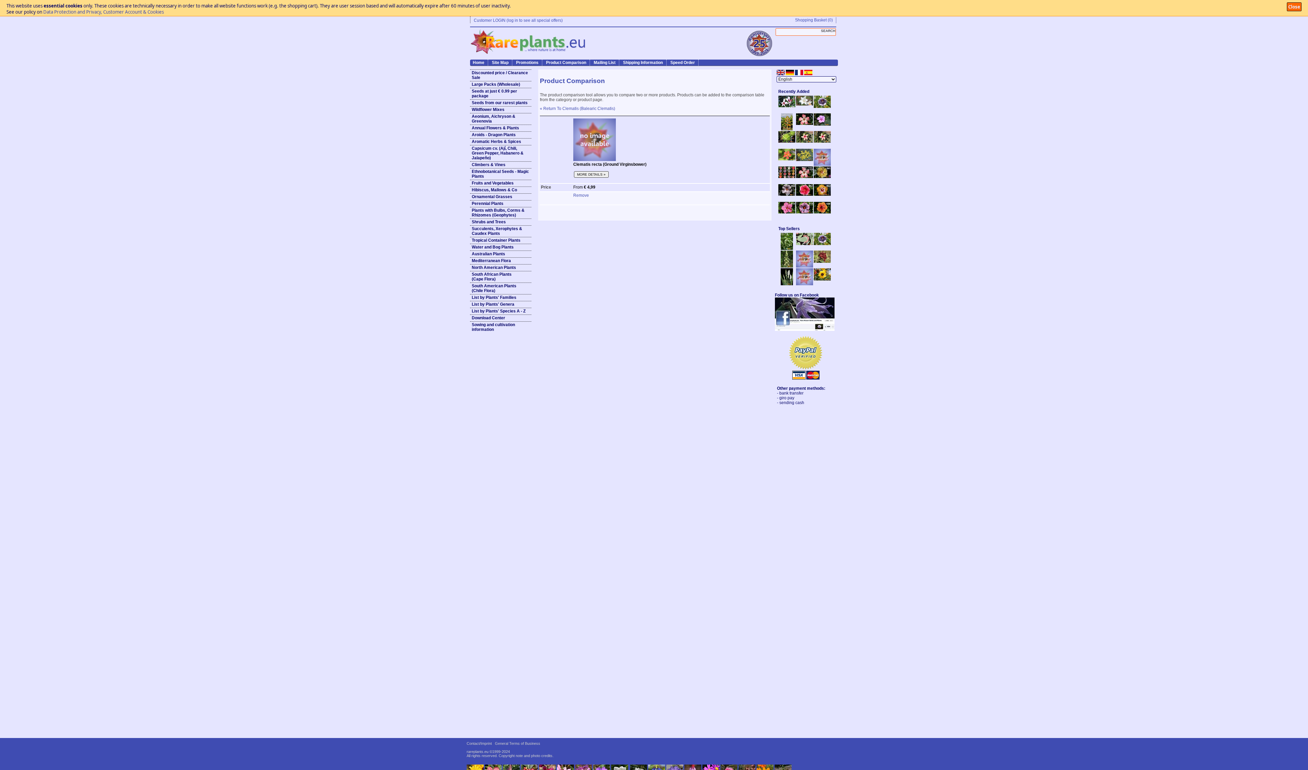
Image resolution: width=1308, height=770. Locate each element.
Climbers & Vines (488, 164)
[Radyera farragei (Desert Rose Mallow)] (822, 124)
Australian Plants (488, 254)
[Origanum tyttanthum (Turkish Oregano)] (804, 284)
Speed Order (682, 62)
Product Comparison (566, 62)
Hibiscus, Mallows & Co (494, 190)
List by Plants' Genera (493, 304)
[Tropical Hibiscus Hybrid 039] (822, 212)
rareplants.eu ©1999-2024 (488, 752)
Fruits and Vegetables (493, 183)
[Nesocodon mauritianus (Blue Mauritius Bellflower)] (822, 106)
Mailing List (605, 62)
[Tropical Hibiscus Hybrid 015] (804, 212)
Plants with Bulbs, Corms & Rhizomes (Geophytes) (498, 213)
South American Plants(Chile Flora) (494, 288)
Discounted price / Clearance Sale (500, 75)
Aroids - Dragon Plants (494, 134)
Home (478, 62)
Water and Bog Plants (493, 247)
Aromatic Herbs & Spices (496, 141)
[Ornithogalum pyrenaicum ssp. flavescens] (787, 266)
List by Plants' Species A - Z (499, 311)
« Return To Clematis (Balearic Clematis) (577, 108)
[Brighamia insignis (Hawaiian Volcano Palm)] (786, 141)
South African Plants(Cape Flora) (492, 277)
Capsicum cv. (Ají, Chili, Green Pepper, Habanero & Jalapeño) (498, 153)
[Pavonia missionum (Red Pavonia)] (786, 159)
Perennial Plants (487, 203)
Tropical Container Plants (496, 240)
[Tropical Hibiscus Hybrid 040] (786, 194)
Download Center (488, 318)
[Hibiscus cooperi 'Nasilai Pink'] (804, 123)
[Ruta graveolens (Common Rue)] (804, 159)
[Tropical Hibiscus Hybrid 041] (822, 176)
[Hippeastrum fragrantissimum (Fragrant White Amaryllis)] (804, 104)
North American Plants (494, 267)
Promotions (527, 62)
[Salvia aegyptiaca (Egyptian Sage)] (804, 266)
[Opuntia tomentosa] (804, 243)
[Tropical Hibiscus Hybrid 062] (822, 194)
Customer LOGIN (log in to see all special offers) (518, 20)
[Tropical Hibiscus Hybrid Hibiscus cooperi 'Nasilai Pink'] (804, 176)
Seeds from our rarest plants (500, 102)
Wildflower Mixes (488, 109)
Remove (581, 195)
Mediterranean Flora (491, 260)
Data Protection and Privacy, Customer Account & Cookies (103, 12)
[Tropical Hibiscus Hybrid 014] (786, 212)
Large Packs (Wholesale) (496, 84)
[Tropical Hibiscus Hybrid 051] (822, 164)
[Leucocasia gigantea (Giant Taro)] (787, 284)
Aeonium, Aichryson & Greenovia (493, 119)
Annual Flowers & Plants (495, 128)
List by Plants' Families (494, 297)
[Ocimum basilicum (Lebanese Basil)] (787, 248)
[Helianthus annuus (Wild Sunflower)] (822, 279)
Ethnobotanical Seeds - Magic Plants (500, 174)
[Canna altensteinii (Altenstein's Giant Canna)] (787, 129)
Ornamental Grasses (492, 196)
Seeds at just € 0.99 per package (494, 93)
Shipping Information (643, 62)
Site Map (500, 62)
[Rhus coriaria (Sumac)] (822, 261)
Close (1294, 7)
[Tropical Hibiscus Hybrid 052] (804, 194)
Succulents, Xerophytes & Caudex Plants (497, 231)
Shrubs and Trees (489, 222)
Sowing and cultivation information (493, 327)
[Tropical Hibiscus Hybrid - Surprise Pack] (786, 176)
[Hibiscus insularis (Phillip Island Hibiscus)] (786, 105)
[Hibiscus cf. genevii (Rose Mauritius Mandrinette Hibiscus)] (804, 141)
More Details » (591, 174)
